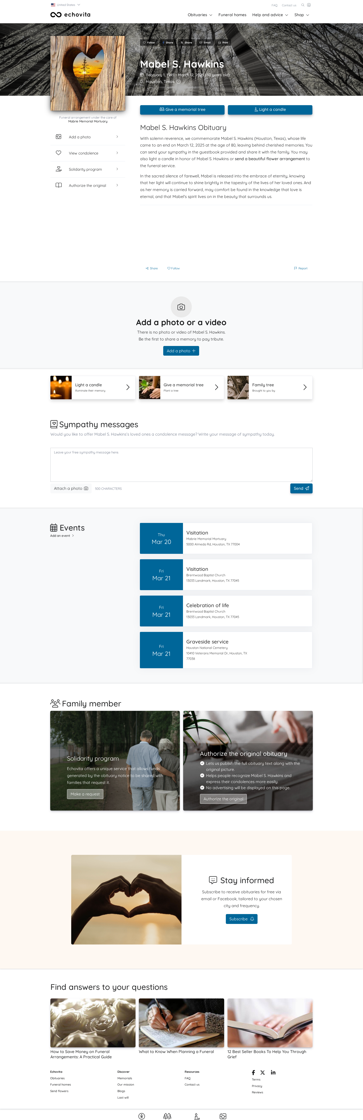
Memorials (124, 1078)
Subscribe (239, 918)
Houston (154, 81)
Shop (299, 14)
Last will (123, 1097)
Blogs (121, 1091)
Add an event (60, 536)
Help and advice (267, 14)
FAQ (275, 5)
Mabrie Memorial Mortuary (88, 121)
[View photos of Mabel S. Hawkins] (87, 73)
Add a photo (178, 350)
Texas (169, 81)
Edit (309, 41)
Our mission (125, 1084)
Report (303, 268)
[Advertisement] (226, 234)
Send (298, 488)
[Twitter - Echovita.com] (262, 1073)
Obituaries (197, 14)
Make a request (85, 793)
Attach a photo (68, 488)
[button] (66, 5)
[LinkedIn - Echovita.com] (273, 1073)
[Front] (70, 14)
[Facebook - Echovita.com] (253, 1073)
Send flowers (59, 1091)
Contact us (289, 5)
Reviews (257, 1092)
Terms (256, 1079)
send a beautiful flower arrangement (270, 158)
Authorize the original (223, 798)
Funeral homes (232, 14)
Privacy (257, 1086)
